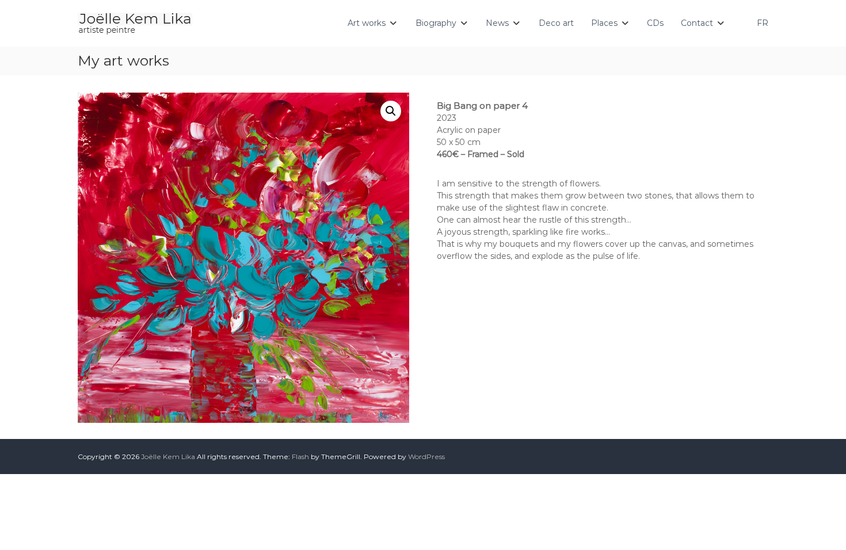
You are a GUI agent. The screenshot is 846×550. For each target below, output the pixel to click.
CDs (655, 23)
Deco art (556, 23)
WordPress (426, 456)
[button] (390, 111)
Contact (697, 23)
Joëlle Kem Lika (168, 456)
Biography (436, 23)
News (497, 23)
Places (604, 23)
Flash (300, 456)
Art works (367, 23)
